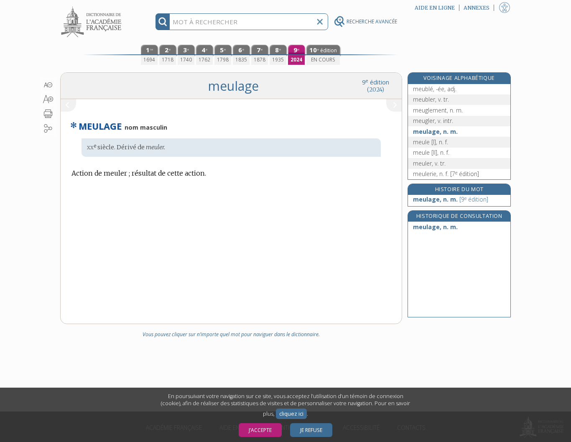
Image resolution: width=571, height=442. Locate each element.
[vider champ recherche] (319, 21)
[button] (48, 85)
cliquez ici (291, 413)
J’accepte (260, 430)
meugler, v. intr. (433, 121)
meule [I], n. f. (430, 142)
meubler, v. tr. (431, 99)
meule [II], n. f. (431, 152)
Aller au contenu (92, 7)
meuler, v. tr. (429, 163)
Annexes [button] (476, 8)
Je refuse (311, 430)
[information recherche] (162, 21)
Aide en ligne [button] (435, 8)
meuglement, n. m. (438, 110)
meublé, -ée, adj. (434, 89)
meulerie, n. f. (446, 174)
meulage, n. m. (435, 131)
